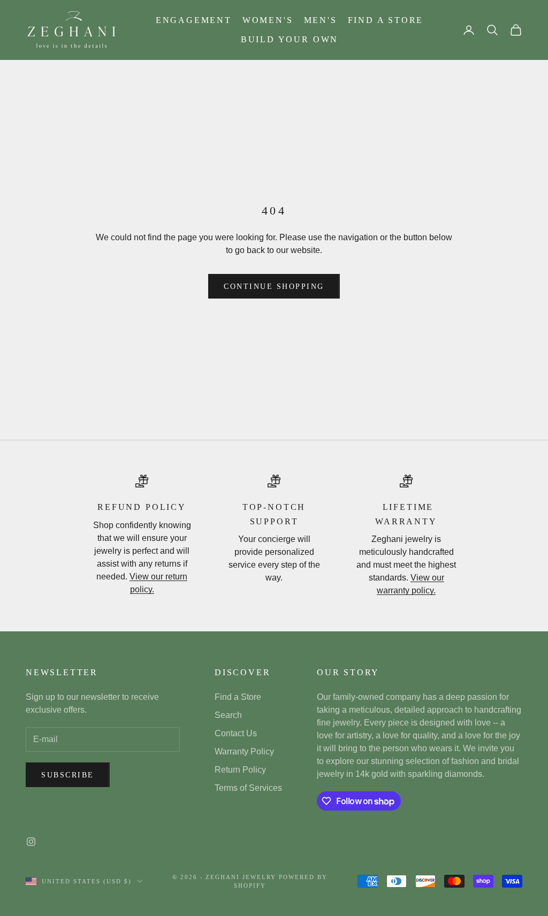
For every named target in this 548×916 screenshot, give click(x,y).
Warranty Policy (244, 751)
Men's (320, 20)
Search (228, 715)
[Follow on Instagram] (31, 841)
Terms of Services (248, 787)
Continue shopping (274, 287)
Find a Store (386, 20)
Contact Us (236, 733)
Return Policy (240, 769)
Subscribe (67, 775)
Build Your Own (289, 39)
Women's (267, 20)
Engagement (194, 20)
